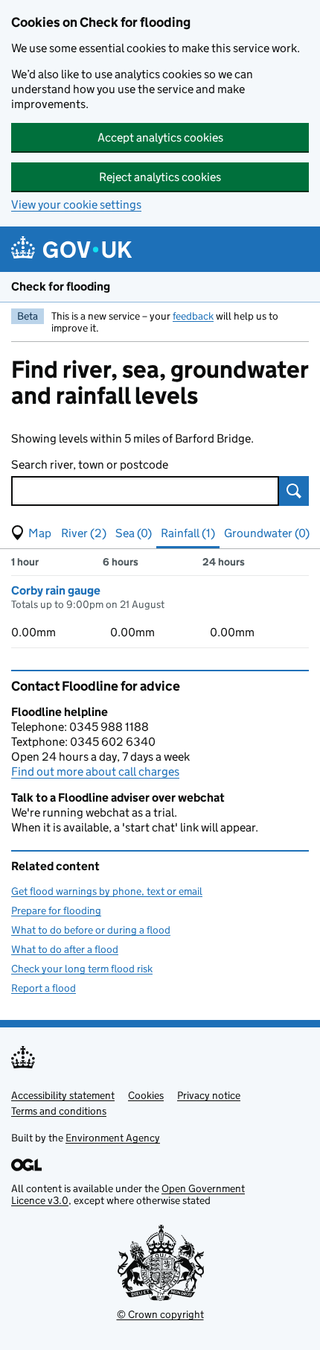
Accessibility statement (63, 1095)
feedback (193, 316)
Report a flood (43, 988)
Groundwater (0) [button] (267, 533)
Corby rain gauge (55, 590)
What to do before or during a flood (90, 930)
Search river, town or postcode (89, 464)
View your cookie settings (76, 204)
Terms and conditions (58, 1111)
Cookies (146, 1095)
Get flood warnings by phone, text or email (106, 891)
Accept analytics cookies (160, 137)
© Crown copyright (160, 1314)
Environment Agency (112, 1137)
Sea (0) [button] (133, 533)
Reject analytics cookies (160, 177)
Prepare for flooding (56, 910)
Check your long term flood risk (82, 968)
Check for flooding (60, 286)
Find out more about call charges (95, 771)
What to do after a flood (64, 949)
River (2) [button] (83, 533)
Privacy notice (208, 1095)
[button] (31, 533)
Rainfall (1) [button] (188, 533)
